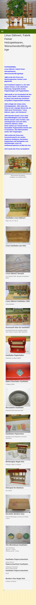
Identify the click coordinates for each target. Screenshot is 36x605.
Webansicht (30, 592)
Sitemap (15, 590)
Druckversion (8, 590)
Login (31, 590)
